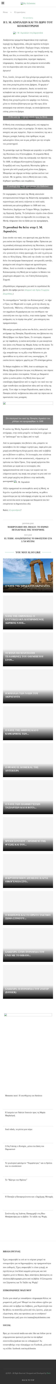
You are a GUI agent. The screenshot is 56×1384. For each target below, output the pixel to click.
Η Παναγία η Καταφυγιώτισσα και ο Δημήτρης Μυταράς (29, 1197)
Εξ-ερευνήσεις (19, 12)
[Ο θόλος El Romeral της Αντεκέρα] (28, 760)
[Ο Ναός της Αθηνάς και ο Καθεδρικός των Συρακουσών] (28, 723)
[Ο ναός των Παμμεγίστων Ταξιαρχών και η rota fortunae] (28, 797)
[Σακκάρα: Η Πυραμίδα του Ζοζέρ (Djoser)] (28, 982)
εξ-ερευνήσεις (15, 510)
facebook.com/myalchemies (24, 1348)
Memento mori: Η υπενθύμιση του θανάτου (23, 1096)
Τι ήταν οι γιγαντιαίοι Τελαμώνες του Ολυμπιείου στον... (24, 656)
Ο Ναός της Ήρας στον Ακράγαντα (27, 586)
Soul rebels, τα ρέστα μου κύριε (18, 1129)
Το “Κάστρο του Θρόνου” (16, 1180)
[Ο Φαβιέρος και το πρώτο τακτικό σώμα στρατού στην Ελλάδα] (28, 908)
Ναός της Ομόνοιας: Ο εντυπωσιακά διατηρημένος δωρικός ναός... (24, 619)
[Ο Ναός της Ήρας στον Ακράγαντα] (28, 575)
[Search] (53, 3)
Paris (48, 1373)
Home (5, 12)
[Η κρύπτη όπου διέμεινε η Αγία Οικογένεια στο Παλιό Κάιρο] (28, 871)
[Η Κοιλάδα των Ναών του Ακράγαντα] (28, 686)
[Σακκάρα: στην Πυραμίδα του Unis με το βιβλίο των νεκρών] (28, 945)
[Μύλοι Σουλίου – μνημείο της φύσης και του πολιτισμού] (28, 834)
